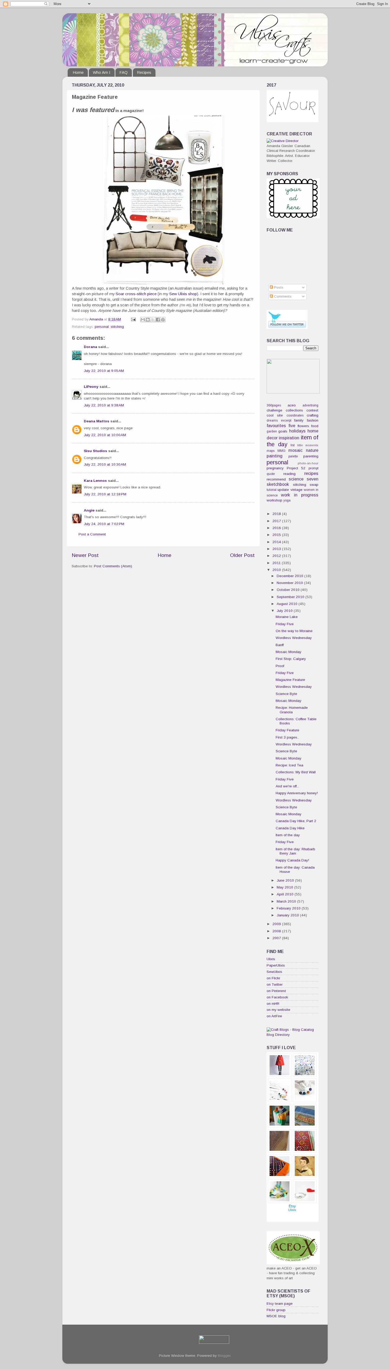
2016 (277, 528)
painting (275, 455)
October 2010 (289, 590)
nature (312, 450)
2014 (277, 542)
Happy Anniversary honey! (297, 793)
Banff (280, 645)
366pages (274, 405)
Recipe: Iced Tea (289, 765)
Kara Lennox (95, 481)
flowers (303, 426)
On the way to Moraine (294, 631)
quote (271, 474)
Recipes (144, 72)
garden (272, 431)
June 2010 (286, 880)
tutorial (271, 490)
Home (78, 72)
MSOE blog (276, 1316)
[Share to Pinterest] (163, 319)
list (292, 445)
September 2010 (291, 597)
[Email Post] (133, 319)
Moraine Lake (287, 617)
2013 (277, 549)
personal (102, 327)
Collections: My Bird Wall (296, 772)
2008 (277, 931)
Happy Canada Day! (292, 860)
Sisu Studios (95, 451)
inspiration (289, 437)
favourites (276, 425)
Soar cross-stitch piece (136, 294)
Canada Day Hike (290, 828)
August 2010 (287, 604)
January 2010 (288, 915)
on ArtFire (274, 1016)
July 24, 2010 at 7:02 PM (104, 524)
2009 (277, 924)
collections (294, 410)
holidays (297, 430)
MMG (281, 451)
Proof (280, 666)
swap (314, 485)
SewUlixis (274, 972)
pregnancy (275, 468)
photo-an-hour (308, 463)
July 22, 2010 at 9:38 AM (104, 405)
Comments (282, 296)
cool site (275, 415)
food (314, 426)
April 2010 (285, 894)
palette (293, 456)
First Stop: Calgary (291, 659)
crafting (312, 415)
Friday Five (285, 624)
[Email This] (142, 319)
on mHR (273, 1004)
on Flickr (273, 978)
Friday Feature (287, 730)
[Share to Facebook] (158, 319)
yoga (287, 500)
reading (289, 474)
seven (312, 479)
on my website (278, 1010)
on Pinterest (276, 991)
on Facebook (277, 997)
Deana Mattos (96, 421)
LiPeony (91, 387)
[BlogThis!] (147, 319)
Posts (278, 287)
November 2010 (290, 583)
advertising (310, 405)
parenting (310, 456)
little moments (308, 445)
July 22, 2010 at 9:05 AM (104, 371)
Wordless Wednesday (294, 638)
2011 (277, 563)
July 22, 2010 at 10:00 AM (105, 435)
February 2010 (289, 908)
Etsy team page (280, 1304)
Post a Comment (92, 534)
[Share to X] (152, 319)
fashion (312, 420)
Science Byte (286, 694)
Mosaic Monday (288, 652)
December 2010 (290, 576)
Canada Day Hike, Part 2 (296, 821)
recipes (311, 473)
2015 (277, 535)
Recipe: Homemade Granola (292, 710)
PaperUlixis (276, 965)
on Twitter (275, 984)
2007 (277, 938)
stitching (117, 327)
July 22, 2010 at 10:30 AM (105, 464)
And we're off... (287, 786)
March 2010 (287, 901)
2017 (277, 521)
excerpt (286, 420)
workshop (274, 500)
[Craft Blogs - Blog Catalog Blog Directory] (292, 1035)
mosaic (295, 450)
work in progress (299, 494)
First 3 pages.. (287, 737)
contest (312, 410)
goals (282, 431)
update (283, 490)
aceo (292, 405)
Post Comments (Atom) (113, 566)
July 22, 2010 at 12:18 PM (105, 494)
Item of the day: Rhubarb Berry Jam (295, 851)
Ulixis (271, 959)
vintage (296, 490)
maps (271, 451)
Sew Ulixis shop (183, 294)
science (296, 479)
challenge (274, 410)
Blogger (224, 1356)
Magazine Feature (290, 680)
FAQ (123, 72)
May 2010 (285, 887)
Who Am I (101, 72)
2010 (277, 570)
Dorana (90, 347)
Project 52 (296, 468)
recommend (276, 479)
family (299, 420)
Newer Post (85, 555)
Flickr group (276, 1310)
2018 (277, 514)
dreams (272, 420)
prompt (313, 468)
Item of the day (288, 835)
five (291, 425)
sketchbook (278, 484)
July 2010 (285, 611)
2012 (277, 556)
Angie (89, 510)
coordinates (295, 415)
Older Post (242, 555)
